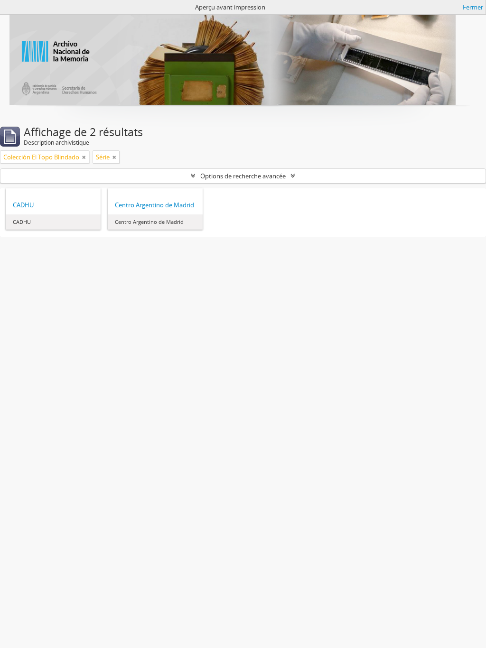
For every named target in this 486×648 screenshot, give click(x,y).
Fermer (473, 7)
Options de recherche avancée (243, 176)
